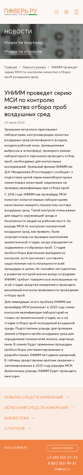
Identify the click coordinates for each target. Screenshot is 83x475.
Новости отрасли (23, 51)
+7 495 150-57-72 (62, 457)
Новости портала (23, 42)
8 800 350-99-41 (62, 463)
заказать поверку (62, 448)
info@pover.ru (62, 469)
